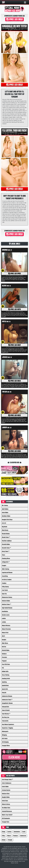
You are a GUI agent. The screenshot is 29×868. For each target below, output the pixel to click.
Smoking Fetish (6, 678)
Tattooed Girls (5, 707)
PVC (3, 668)
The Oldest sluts (6, 808)
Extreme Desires (6, 790)
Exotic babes (5, 786)
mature (9, 836)
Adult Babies (5, 509)
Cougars (4, 565)
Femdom (4, 583)
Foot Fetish (5, 590)
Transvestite (5, 721)
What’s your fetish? (7, 815)
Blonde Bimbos (6, 534)
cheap (3, 831)
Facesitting (5, 576)
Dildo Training (5, 569)
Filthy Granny (5, 586)
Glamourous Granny (7, 597)
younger (10, 840)
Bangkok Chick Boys (7, 519)
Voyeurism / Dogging (7, 728)
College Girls (6, 562)
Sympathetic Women (7, 703)
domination (17, 831)
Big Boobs (4, 527)
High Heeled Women (7, 608)
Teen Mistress (6, 714)
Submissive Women (7, 696)
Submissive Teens (7, 699)
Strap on (4, 692)
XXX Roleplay (5, 742)
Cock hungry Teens (7, 779)
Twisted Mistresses (7, 811)
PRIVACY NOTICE (14, 862)
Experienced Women (7, 572)
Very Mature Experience (8, 724)
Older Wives (5, 643)
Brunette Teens (6, 548)
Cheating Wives (6, 558)
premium (15, 836)
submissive (23, 836)
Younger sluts (5, 822)
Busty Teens (6, 551)
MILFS (3, 636)
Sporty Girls (5, 689)
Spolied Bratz (5, 685)
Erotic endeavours (6, 783)
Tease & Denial (6, 710)
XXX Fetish (4, 738)
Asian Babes (5, 512)
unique (3, 840)
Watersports (5, 731)
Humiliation (5, 611)
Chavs (3, 555)
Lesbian (4, 622)
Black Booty (5, 530)
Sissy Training (5, 675)
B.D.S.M (4, 523)
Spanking (4, 682)
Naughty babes (6, 797)
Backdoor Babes (6, 516)
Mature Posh (5, 632)
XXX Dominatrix (6, 818)
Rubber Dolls (5, 671)
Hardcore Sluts (6, 793)
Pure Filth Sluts (6, 664)
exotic (23, 831)
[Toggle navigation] (25, 2)
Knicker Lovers (6, 615)
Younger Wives (6, 745)
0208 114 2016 (22, 861)
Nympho (4, 639)
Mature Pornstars (6, 629)
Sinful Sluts (5, 801)
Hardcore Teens (6, 604)
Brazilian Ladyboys (7, 541)
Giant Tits (4, 594)
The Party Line (5, 717)
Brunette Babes (6, 544)
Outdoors (4, 654)
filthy (3, 836)
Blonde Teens (6, 537)
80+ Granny (5, 505)
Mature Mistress (6, 625)
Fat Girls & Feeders (7, 579)
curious (9, 831)
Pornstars (4, 657)
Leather (4, 618)
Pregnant (4, 661)
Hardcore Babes (6, 601)
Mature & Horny (6, 804)
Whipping (4, 735)
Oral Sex (4, 647)
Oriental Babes (5, 650)
